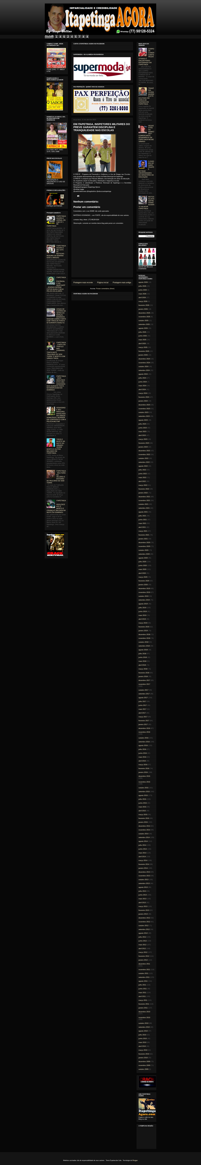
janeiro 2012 (143, 960)
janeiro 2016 (143, 772)
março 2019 (143, 623)
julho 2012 (142, 937)
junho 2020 (143, 565)
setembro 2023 (144, 416)
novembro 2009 (144, 1065)
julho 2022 (142, 470)
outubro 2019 (143, 596)
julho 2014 (142, 845)
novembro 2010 (144, 1017)
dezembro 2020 (144, 542)
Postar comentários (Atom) (105, 288)
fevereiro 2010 (144, 1054)
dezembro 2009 (144, 1061)
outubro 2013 (143, 879)
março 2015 (143, 814)
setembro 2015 (144, 791)
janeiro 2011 (143, 1008)
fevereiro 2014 (144, 864)
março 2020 (143, 577)
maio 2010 (142, 1042)
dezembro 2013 (144, 872)
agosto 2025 (143, 328)
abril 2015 (142, 811)
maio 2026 (142, 294)
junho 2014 (143, 849)
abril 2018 (142, 665)
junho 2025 (143, 336)
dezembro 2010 (144, 1012)
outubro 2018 (143, 642)
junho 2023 (143, 428)
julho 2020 (142, 562)
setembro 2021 (144, 508)
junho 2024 (143, 382)
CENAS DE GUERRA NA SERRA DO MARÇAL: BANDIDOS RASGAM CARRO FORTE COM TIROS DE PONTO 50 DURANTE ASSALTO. (56, 316)
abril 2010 (142, 1046)
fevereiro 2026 (144, 305)
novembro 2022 (144, 454)
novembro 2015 (144, 782)
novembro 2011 (144, 969)
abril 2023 (142, 435)
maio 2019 (142, 615)
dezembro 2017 (144, 680)
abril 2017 (142, 713)
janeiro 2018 (143, 676)
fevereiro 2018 (144, 673)
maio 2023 (142, 431)
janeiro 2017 (143, 724)
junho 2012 (143, 941)
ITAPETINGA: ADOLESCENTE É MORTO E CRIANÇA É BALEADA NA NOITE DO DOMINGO (56, 506)
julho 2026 (142, 286)
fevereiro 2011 (144, 1004)
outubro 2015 (143, 788)
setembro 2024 (144, 370)
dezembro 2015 (144, 776)
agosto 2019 (143, 604)
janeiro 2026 (143, 309)
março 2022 (143, 485)
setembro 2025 (144, 324)
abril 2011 (142, 996)
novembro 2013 (144, 876)
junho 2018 (143, 657)
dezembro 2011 (144, 964)
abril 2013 (142, 902)
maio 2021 (142, 523)
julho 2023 (142, 424)
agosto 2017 (143, 698)
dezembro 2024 (144, 359)
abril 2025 (142, 343)
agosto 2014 (143, 841)
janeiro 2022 (143, 493)
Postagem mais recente (83, 282)
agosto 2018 (143, 650)
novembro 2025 (144, 317)
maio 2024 (142, 386)
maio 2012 (142, 945)
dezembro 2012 (144, 918)
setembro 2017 (144, 694)
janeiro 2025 (143, 355)
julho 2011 (142, 985)
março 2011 (143, 1000)
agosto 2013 (143, 887)
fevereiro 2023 (144, 443)
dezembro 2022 (144, 451)
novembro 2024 (144, 363)
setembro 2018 (144, 646)
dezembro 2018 (144, 634)
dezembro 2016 (144, 728)
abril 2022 (142, 481)
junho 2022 (143, 474)
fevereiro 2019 (144, 627)
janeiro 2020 (143, 585)
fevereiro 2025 (144, 351)
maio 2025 (142, 340)
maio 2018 (142, 661)
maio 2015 (142, 807)
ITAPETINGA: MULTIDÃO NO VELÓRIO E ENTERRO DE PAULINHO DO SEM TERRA (56, 477)
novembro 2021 (144, 500)
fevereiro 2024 (144, 397)
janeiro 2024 (143, 401)
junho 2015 (143, 803)
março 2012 (143, 952)
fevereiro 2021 (144, 535)
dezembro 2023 (144, 405)
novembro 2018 (144, 638)
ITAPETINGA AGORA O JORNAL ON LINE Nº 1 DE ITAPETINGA (56, 221)
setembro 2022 (144, 462)
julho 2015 (142, 799)
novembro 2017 (144, 684)
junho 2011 (143, 989)
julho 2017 (142, 701)
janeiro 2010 (143, 1058)
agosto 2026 (143, 282)
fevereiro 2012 (144, 956)
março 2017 (143, 717)
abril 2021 (142, 527)
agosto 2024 (143, 374)
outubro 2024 (143, 366)
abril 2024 (142, 389)
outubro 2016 (143, 738)
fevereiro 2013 (144, 910)
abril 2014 (142, 856)
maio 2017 (142, 709)
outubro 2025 (143, 320)
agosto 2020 (143, 558)
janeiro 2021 (143, 539)
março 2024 (143, 393)
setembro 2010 (144, 1027)
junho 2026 (143, 290)
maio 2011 (142, 992)
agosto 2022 (143, 466)
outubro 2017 (143, 690)
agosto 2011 (143, 981)
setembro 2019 (144, 600)
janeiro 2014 (143, 868)
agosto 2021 (143, 512)
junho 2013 (143, 895)
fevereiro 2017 (144, 721)
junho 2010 (143, 1038)
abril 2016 (142, 761)
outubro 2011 (143, 973)
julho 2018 (142, 654)
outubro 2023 (143, 412)
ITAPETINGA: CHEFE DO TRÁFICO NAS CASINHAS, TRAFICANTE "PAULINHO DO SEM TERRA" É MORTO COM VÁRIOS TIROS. (56, 350)
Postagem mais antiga (122, 282)
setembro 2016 (144, 742)
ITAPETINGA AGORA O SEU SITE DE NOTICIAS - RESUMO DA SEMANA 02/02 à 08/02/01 (56, 252)
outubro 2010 (143, 1023)
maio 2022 (142, 477)
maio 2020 (142, 569)
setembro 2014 (144, 837)
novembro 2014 (144, 830)
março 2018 (143, 669)
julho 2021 (142, 516)
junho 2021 (143, 520)
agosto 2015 (143, 795)
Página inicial (102, 282)
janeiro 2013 (143, 914)
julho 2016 (142, 749)
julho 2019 (142, 608)
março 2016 (143, 765)
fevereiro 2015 (144, 818)
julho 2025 (142, 332)
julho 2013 (142, 891)
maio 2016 (142, 757)
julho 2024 (142, 378)
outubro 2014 (143, 834)
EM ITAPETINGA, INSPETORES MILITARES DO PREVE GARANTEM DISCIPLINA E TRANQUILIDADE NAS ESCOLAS (101, 127)
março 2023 (143, 439)
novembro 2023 (144, 409)
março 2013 (143, 906)
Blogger (134, 1160)
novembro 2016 (144, 732)
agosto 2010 (143, 1031)
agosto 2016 (143, 745)
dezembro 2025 (144, 313)
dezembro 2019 (144, 588)
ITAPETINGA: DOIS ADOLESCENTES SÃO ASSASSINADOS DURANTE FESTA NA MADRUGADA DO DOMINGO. (56, 383)
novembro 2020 (144, 546)
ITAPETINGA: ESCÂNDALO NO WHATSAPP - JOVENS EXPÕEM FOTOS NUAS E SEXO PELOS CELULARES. (56, 284)
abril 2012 (142, 948)
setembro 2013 (144, 883)
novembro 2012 (144, 922)
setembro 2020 (144, 554)
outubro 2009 (143, 1069)
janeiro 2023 (143, 447)
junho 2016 (143, 753)
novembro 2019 (144, 592)
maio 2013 (142, 899)
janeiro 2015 (143, 822)
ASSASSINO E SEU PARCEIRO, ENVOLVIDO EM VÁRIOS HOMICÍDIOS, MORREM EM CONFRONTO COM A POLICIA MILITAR (56, 414)
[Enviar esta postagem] (77, 196)
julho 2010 (142, 1035)
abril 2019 (142, 619)
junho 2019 (143, 611)
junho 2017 (143, 705)
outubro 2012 (143, 925)
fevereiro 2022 (144, 489)
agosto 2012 (143, 933)
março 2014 (143, 860)
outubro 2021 (143, 504)
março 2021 (143, 531)
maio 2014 (142, 853)
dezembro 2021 (144, 497)
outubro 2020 (143, 550)
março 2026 (143, 301)
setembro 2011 (144, 977)
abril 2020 (142, 573)
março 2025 (143, 347)
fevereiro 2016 (144, 768)
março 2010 (143, 1050)
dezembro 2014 (144, 826)
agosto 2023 (143, 420)
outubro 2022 (143, 458)
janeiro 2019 (143, 631)
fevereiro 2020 (144, 581)
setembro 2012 (144, 929)
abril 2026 (142, 297)
